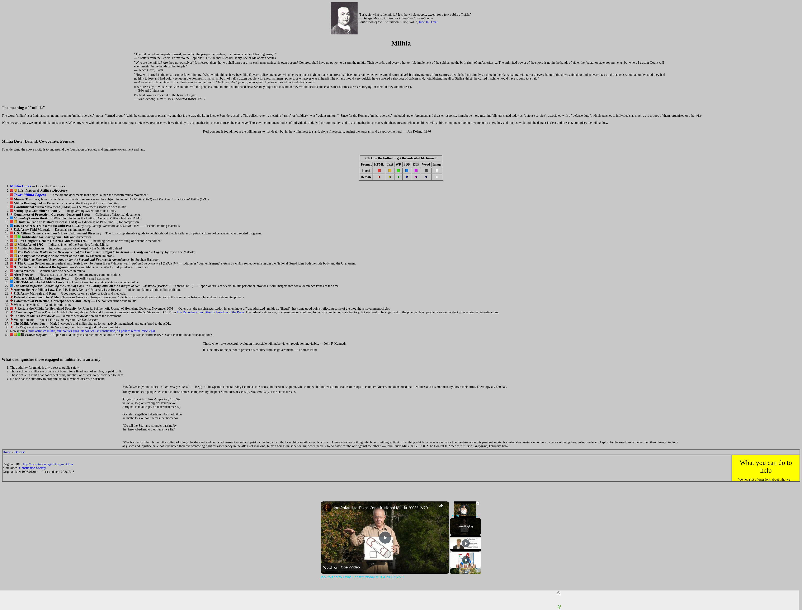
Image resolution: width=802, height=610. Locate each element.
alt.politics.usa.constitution (98, 331)
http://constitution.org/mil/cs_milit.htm (48, 464)
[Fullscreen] (477, 515)
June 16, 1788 (428, 22)
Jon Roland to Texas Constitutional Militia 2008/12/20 (381, 507)
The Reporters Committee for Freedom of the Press (210, 312)
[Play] (452, 515)
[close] (559, 593)
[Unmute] (457, 515)
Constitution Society (32, 468)
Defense (19, 452)
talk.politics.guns (68, 331)
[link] (327, 508)
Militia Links (20, 186)
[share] (441, 506)
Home (7, 452)
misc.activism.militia (41, 331)
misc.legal (148, 331)
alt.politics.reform (128, 331)
